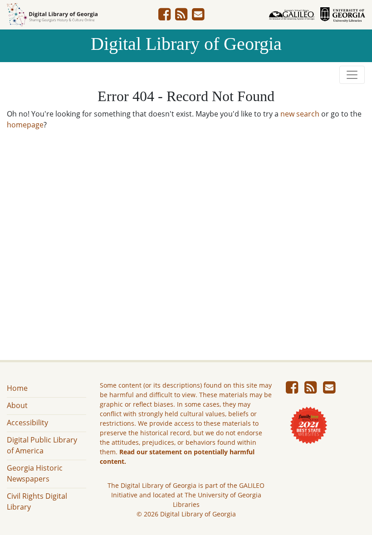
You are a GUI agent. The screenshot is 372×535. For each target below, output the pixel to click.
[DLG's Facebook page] (164, 17)
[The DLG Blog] (181, 17)
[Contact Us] (198, 17)
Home (17, 388)
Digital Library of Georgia (186, 44)
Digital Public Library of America (42, 445)
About (17, 405)
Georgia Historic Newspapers (35, 473)
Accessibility (27, 423)
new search (299, 114)
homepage (25, 125)
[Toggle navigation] (352, 75)
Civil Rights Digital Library (37, 501)
